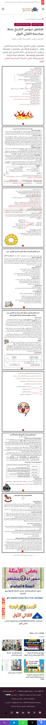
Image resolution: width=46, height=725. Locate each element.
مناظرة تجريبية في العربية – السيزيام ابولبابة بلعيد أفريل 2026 (35, 677)
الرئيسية (39, 19)
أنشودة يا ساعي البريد (15, 673)
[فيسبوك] (9, 695)
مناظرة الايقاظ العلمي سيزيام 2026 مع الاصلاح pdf (23, 2)
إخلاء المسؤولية (17, 703)
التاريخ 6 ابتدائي (37, 24)
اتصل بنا (8, 703)
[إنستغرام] (6, 695)
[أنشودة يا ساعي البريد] (12, 665)
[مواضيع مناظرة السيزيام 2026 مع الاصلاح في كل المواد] (34, 645)
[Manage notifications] (40, 720)
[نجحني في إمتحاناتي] (30, 9)
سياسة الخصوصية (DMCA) (32, 703)
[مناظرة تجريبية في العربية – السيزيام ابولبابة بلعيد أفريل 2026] (34, 666)
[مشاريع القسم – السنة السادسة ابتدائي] (12, 645)
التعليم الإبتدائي (30, 19)
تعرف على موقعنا (17, 699)
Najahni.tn (22, 695)
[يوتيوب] (7, 695)
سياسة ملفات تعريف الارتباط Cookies (23, 706)
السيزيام (32, 52)
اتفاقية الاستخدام (29, 699)
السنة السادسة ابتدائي (22, 24)
